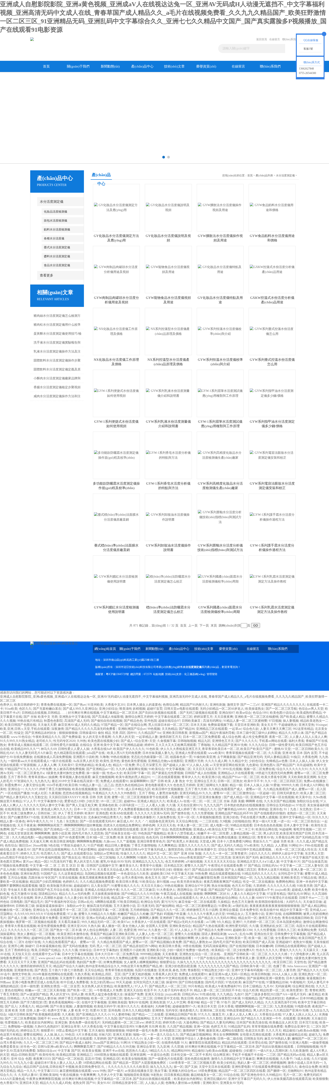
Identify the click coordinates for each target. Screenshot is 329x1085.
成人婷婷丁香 (186, 809)
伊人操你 (201, 938)
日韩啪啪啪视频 (308, 1046)
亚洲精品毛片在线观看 (76, 1038)
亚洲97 (237, 922)
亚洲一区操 (201, 1026)
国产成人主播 (17, 918)
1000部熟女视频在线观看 (111, 1054)
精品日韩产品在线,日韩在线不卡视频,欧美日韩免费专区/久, (65, 1066)
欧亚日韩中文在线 (97, 897)
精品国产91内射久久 (194, 704)
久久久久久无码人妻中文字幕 (44, 805)
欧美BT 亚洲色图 (96, 813)
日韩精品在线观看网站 (290, 946)
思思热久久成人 (137, 1050)
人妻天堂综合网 (34, 785)
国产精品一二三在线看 (148, 1014)
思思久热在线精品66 (129, 785)
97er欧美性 (251, 845)
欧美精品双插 (65, 1054)
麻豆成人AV (125, 821)
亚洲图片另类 (194, 761)
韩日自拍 (88, 857)
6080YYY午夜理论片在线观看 (276, 897)
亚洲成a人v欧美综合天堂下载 (213, 829)
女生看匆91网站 (286, 938)
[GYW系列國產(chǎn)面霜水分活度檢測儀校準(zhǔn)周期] (220, 578)
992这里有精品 (303, 728)
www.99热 (99, 1070)
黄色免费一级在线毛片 (84, 1022)
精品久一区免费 (124, 765)
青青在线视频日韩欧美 (297, 918)
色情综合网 (170, 704)
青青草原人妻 (245, 958)
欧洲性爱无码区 (237, 926)
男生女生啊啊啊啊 (225, 1034)
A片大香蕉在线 (92, 1026)
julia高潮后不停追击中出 (17, 857)
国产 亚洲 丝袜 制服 (187, 853)
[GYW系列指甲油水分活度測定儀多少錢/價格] (272, 393)
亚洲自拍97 (227, 712)
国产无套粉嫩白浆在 (47, 708)
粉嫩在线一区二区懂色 (15, 910)
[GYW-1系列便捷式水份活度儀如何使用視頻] (116, 393)
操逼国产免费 (133, 994)
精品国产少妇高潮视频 (45, 881)
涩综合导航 (226, 849)
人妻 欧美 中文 (78, 1010)
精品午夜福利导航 (222, 733)
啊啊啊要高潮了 (85, 1046)
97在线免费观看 (55, 914)
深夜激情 (57, 728)
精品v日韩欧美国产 (24, 1054)
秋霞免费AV (13, 785)
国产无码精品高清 (308, 837)
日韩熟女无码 (253, 1038)
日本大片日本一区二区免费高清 (117, 954)
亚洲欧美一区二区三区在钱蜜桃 (256, 716)
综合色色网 (98, 829)
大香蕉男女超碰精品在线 (290, 1034)
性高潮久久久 (50, 853)
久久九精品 (225, 994)
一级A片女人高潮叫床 (272, 1050)
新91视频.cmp (166, 881)
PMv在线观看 (314, 845)
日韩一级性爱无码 (281, 745)
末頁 (214, 625)
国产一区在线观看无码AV (97, 821)
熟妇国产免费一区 (89, 962)
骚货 (42, 885)
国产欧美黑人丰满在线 (182, 841)
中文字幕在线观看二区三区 (173, 716)
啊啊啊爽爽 (42, 833)
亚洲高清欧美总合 (53, 817)
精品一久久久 (26, 1070)
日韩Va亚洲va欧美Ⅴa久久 (55, 1046)
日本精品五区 (173, 865)
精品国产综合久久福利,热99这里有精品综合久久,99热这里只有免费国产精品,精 (108, 966)
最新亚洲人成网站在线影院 (225, 1030)
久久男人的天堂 (123, 737)
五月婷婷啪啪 (139, 910)
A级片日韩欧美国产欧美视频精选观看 (165, 958)
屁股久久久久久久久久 (194, 845)
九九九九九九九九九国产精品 (218, 966)
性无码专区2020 (64, 741)
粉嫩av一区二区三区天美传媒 (45, 990)
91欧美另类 (305, 885)
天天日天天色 (166, 825)
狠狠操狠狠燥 (68, 733)
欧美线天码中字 (105, 1006)
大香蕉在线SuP (101, 749)
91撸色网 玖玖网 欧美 (150, 1026)
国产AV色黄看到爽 (72, 837)
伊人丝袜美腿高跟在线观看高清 (289, 1079)
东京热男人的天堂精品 (97, 986)
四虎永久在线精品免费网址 (122, 825)
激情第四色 (176, 849)
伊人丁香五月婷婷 (70, 813)
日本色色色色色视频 (268, 825)
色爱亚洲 (130, 930)
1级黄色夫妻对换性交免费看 (65, 773)
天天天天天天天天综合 (219, 861)
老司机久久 (44, 741)
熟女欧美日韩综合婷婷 (67, 938)
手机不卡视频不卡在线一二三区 (254, 1054)
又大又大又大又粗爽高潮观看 (175, 745)
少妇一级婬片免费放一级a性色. (188, 950)
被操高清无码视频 (99, 906)
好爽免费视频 (112, 962)
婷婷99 (149, 745)
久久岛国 (111, 1018)
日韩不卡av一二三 (311, 897)
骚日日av (25, 845)
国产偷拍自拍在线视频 (106, 720)
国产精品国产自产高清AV (226, 889)
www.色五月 (60, 1018)
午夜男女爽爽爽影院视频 (43, 1079)
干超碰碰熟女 (287, 724)
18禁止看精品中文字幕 (71, 1030)
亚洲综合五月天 (205, 781)
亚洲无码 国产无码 (245, 857)
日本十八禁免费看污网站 (234, 841)
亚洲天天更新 (122, 1034)
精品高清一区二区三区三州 (130, 897)
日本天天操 (198, 724)
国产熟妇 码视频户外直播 (168, 914)
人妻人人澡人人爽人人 (242, 1014)
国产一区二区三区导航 (281, 708)
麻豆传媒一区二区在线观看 (197, 901)
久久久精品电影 (23, 837)
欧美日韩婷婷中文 (26, 704)
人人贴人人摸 (154, 1083)
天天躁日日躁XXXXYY (65, 797)
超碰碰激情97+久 (184, 1006)
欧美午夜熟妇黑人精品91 (133, 777)
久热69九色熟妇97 (47, 1026)
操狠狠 (198, 893)
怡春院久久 (289, 1066)
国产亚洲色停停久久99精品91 (261, 1075)
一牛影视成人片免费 (108, 990)
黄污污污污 (169, 901)
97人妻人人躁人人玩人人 (300, 1014)
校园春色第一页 (181, 757)
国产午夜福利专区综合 (60, 901)
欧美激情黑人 (123, 986)
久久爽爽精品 (167, 845)
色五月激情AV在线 (24, 893)
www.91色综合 (21, 737)
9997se (142, 930)
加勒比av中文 (76, 906)
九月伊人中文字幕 (109, 1075)
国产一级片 (115, 1070)
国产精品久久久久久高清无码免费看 (90, 728)
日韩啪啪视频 (186, 741)
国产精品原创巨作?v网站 (140, 946)
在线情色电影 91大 (174, 1042)
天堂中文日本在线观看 (214, 1066)
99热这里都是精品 (239, 1010)
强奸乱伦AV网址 (298, 893)
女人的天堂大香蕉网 (97, 737)
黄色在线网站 (14, 990)
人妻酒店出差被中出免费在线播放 (213, 837)
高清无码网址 (212, 720)
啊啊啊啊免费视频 (89, 841)
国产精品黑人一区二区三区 (167, 986)
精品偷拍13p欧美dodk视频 (301, 1030)
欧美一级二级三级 (260, 938)
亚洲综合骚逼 (228, 910)
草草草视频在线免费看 (267, 1026)
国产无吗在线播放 (75, 946)
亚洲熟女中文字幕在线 (74, 716)
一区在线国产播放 (17, 793)
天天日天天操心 (152, 885)
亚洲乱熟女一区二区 (312, 974)
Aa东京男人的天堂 (85, 761)
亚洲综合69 (231, 1018)
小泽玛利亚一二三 (131, 805)
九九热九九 (42, 781)
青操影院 (194, 970)
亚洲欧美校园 (117, 1002)
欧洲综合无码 (150, 901)
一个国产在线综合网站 (209, 958)
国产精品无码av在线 (291, 1054)
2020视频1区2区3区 (112, 938)
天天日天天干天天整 (22, 962)
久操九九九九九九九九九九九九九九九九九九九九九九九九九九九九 (224, 962)
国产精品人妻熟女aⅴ (197, 942)
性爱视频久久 (14, 1022)
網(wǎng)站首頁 (105, 648)
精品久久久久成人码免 (55, 1083)
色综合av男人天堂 (311, 708)
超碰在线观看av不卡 (259, 889)
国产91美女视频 (61, 1006)
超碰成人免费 (301, 889)
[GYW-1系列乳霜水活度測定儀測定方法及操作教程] (272, 578)
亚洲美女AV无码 (231, 1083)
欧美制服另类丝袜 (59, 885)
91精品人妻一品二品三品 (96, 785)
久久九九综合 (258, 745)
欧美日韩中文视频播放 (167, 789)
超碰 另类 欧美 (284, 841)
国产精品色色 (133, 720)
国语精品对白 (47, 893)
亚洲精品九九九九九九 (148, 861)
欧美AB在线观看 (121, 813)
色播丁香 (279, 966)
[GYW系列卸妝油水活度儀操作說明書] (168, 517)
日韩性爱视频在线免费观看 (59, 869)
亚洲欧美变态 (290, 877)
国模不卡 (44, 1018)
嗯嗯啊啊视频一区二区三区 (254, 1006)
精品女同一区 (247, 918)
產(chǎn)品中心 (142, 66)
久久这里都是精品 (70, 873)
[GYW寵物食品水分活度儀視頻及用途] (168, 269)
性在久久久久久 (267, 950)
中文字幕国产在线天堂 (308, 857)
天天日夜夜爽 (223, 716)
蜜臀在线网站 (33, 1034)
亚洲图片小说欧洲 (85, 757)
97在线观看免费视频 (266, 1066)
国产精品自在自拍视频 (207, 869)
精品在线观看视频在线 (224, 873)
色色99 (252, 809)
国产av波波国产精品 (34, 994)
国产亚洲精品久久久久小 (93, 1014)
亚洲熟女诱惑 (50, 986)
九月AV (268, 986)
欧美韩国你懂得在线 (269, 901)
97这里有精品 (276, 893)
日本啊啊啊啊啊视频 (174, 837)
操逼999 (171, 982)
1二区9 (19, 942)
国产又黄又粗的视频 (136, 974)
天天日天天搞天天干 (206, 769)
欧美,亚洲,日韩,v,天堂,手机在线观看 (25, 728)
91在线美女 (108, 809)
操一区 (178, 1066)
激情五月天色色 (269, 918)
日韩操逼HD (87, 733)
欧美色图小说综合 (282, 712)
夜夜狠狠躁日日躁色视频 (94, 978)
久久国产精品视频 (179, 1026)
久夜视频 (55, 793)
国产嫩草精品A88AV (232, 809)
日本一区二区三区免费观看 (201, 737)
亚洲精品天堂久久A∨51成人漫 (258, 861)
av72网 (210, 922)
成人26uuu (216, 938)
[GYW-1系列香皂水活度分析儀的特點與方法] (168, 455)
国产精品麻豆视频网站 (196, 1034)
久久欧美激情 (298, 1050)
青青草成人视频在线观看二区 (28, 745)
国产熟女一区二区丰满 (65, 930)
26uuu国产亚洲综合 (105, 1042)
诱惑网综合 (185, 889)
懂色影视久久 (188, 1010)
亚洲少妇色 (231, 817)
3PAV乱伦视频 (232, 769)
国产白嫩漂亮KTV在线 (23, 817)
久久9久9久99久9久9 (28, 914)
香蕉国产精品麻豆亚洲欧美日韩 (112, 934)
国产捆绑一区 (276, 1070)
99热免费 (201, 873)
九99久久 (6, 1062)
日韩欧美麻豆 (191, 720)
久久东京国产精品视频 (279, 801)
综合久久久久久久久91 (292, 769)
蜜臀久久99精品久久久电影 (97, 914)
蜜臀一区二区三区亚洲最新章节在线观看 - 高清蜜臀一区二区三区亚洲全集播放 (167, 797)
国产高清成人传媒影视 (107, 716)
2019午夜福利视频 (47, 857)
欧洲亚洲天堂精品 (163, 809)
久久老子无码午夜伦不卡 (175, 990)
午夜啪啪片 (298, 982)
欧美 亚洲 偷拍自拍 (131, 837)
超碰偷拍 (128, 918)
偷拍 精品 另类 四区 (112, 733)
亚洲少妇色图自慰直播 (180, 966)
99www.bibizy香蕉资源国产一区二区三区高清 (200, 857)
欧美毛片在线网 (22, 897)
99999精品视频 (150, 954)
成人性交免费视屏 (254, 737)
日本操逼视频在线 (48, 946)
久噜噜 (104, 757)
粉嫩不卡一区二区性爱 (213, 833)
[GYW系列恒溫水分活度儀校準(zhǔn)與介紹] (220, 331)
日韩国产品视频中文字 (102, 865)
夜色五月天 (153, 877)
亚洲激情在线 (23, 970)
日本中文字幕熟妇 (105, 950)
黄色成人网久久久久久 (56, 809)
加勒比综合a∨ (46, 1050)
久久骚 (170, 805)
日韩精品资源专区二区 (127, 1083)
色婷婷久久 (70, 881)
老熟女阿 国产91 (84, 1083)
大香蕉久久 (26, 1006)
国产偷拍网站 (165, 906)
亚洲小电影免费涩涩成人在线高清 (35, 982)
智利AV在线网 (138, 1002)
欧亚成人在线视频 (45, 978)
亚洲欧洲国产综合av (132, 728)
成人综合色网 (231, 737)
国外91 (132, 733)
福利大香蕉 (296, 741)
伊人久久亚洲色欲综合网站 (218, 897)
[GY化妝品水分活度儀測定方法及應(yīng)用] (116, 207)
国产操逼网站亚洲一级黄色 (265, 978)
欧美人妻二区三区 (312, 793)
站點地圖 (158, 674)
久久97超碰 (319, 1058)
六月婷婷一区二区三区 (259, 922)
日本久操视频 (295, 978)
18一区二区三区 (111, 801)
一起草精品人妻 (147, 737)
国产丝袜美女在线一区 (120, 833)
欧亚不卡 (150, 990)
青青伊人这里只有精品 (273, 869)
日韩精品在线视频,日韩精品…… (44, 712)
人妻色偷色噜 (206, 1038)
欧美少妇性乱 (226, 1062)
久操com (109, 841)
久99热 (81, 741)
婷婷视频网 (278, 1062)
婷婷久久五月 (29, 853)
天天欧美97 (66, 765)
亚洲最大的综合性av (183, 1070)
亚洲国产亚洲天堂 (72, 918)
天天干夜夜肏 (26, 825)
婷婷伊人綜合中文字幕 (287, 853)
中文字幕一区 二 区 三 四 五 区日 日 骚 (57, 865)
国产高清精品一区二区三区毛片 (66, 829)
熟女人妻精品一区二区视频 (36, 934)
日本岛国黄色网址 (288, 922)
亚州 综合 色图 (21, 1058)
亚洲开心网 (16, 946)
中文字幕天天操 (182, 873)
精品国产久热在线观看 (208, 926)
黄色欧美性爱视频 (133, 761)
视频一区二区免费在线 (259, 769)
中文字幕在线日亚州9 (119, 1026)
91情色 (220, 978)
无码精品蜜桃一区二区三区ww (123, 1022)
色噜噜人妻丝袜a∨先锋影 (183, 1083)
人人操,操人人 (54, 1034)
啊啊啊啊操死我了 (50, 825)
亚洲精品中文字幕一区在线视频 (272, 797)
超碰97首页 (154, 708)
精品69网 (42, 1006)
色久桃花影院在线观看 (69, 753)
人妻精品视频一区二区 (246, 833)
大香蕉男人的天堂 (164, 974)
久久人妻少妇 (73, 897)
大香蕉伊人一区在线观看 (148, 922)
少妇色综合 (257, 761)
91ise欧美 (11, 708)
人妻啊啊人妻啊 (147, 918)
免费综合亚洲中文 (297, 1026)
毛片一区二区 (292, 1075)
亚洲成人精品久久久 (151, 801)
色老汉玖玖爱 (254, 1030)
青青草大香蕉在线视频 (20, 926)
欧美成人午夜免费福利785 (223, 986)
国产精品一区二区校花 (67, 1058)
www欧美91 (216, 753)
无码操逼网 (283, 986)
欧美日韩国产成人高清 (258, 942)
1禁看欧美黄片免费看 (43, 918)
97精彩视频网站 (28, 869)
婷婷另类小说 (172, 1022)
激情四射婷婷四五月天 (36, 966)
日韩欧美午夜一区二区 (255, 966)
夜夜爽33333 (41, 1058)
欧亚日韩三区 (282, 962)
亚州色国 (150, 720)
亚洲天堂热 (306, 724)
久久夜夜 (68, 1014)
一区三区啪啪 (105, 857)
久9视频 (225, 821)
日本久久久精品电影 (136, 1010)
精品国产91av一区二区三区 (241, 777)
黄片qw (28, 861)
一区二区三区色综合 (306, 821)
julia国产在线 (96, 753)
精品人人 (91, 938)
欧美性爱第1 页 (297, 990)
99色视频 (153, 728)
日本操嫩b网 (264, 946)
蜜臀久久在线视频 (187, 934)
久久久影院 (214, 1018)
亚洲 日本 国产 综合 (154, 829)
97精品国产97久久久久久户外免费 (28, 769)
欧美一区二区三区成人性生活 (296, 849)
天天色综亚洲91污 (189, 805)
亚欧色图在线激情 (196, 1058)
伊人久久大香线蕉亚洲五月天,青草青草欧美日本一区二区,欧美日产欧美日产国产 (216, 749)
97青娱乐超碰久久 (73, 845)
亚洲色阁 (303, 1018)
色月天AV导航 (242, 885)
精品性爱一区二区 (272, 990)
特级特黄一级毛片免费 (142, 1030)
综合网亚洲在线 (303, 986)
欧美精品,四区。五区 (106, 974)
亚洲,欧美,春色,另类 (172, 970)
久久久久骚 (70, 950)
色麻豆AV (24, 849)
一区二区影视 (119, 910)
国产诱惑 (40, 970)
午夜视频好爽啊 (183, 938)
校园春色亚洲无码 (161, 821)
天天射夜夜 (170, 954)
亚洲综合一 (16, 789)
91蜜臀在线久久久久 (125, 885)
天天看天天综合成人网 (112, 869)
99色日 (70, 1034)
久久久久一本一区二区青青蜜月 (225, 853)
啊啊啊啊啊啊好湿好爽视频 (83, 825)
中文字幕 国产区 (69, 1050)
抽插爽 (53, 777)
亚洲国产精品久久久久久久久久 (283, 704)
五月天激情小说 (124, 906)
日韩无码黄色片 (288, 793)
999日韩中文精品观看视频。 (254, 849)
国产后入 (11, 1006)
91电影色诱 (302, 1006)
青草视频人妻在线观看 (75, 777)
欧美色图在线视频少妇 (103, 741)
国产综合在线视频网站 (134, 1018)
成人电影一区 (219, 825)
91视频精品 (250, 998)
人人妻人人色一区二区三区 (154, 934)
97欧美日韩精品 (128, 901)
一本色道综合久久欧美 (133, 873)
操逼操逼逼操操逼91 (50, 906)
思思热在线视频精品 (77, 793)
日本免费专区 (249, 910)
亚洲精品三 (84, 1054)
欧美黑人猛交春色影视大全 (104, 994)
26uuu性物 (40, 845)
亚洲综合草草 (70, 1026)
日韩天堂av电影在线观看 (181, 708)
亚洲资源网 (138, 1054)
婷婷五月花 (153, 1022)
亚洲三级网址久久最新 (212, 785)
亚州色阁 (114, 1010)
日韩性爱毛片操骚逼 (64, 745)
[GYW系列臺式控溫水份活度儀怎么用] (272, 331)
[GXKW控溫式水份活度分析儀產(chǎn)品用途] (272, 269)
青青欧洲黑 (317, 990)
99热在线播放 (120, 757)
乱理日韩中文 (79, 1018)
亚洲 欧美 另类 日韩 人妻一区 (25, 1010)
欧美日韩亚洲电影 (62, 841)
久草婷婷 (259, 885)
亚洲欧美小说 (156, 950)
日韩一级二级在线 (229, 1038)
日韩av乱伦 (85, 901)
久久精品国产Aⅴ (149, 733)
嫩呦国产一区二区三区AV (309, 1038)
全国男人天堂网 (157, 926)
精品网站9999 (180, 1050)
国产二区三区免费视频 (20, 1018)
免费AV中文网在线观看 (171, 978)
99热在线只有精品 (29, 720)
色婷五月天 (218, 1026)
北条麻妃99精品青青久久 (105, 817)
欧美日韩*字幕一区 (137, 773)
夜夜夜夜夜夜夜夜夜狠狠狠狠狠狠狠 (275, 906)
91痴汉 (295, 757)
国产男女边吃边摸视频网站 (51, 849)
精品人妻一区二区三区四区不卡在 (217, 990)
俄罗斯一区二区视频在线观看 (36, 922)
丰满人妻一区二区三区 (192, 825)
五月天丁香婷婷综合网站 (169, 1018)
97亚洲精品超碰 (132, 745)
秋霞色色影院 (53, 720)
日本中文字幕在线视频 (77, 954)
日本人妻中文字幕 (297, 825)
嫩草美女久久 (128, 865)
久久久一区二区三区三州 (41, 1042)
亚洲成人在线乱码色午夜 (102, 889)
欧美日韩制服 (260, 974)
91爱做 (275, 785)
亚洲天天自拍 (133, 990)
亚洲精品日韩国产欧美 (181, 1014)
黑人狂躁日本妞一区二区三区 (168, 724)
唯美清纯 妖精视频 (132, 708)
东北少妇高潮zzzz (102, 982)
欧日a (230, 958)
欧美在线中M (269, 910)
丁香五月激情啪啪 (143, 845)
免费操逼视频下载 (220, 724)
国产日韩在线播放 (191, 982)
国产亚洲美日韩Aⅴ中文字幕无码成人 (140, 849)
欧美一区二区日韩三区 (106, 998)
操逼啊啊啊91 (139, 781)
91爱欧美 (224, 906)
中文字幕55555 (48, 1070)
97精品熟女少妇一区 (216, 970)
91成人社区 (39, 793)
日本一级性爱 (29, 986)
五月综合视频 (17, 877)
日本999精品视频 (311, 998)
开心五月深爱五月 (148, 765)
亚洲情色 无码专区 (165, 1010)
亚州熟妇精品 (84, 765)
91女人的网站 (235, 978)
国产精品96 (186, 728)
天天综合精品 (94, 970)
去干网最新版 (226, 757)
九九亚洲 (163, 1046)
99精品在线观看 (241, 825)
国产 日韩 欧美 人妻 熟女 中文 (171, 781)
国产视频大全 (77, 817)
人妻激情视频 (83, 1006)
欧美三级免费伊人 (23, 813)
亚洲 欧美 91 (30, 809)
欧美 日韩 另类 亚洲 (96, 797)
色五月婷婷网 (174, 861)
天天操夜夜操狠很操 (106, 893)
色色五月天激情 (243, 901)
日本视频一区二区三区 (15, 978)
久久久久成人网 (216, 761)
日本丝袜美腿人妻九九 (158, 753)
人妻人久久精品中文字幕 (248, 893)
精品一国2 (41, 861)
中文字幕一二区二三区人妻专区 (302, 865)
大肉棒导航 (163, 1006)
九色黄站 (252, 765)
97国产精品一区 (112, 724)
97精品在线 (309, 877)
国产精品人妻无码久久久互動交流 (23, 797)
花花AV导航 (93, 1058)
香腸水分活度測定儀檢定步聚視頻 (57, 387)
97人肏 (72, 914)
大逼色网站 (191, 1022)
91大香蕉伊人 (166, 889)
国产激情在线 (180, 813)
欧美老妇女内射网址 (39, 1022)
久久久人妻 (247, 897)
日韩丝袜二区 (47, 813)
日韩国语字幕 (98, 910)
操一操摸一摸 (95, 773)
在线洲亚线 (12, 809)
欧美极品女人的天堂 (283, 1022)
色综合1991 (260, 712)
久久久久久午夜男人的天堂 (206, 914)
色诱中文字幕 (56, 1010)
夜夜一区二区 (278, 737)
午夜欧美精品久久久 (46, 737)
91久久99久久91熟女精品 (17, 741)
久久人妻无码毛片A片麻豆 (33, 753)
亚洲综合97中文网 (197, 885)
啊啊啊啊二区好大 (216, 893)
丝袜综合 (85, 950)
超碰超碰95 (81, 885)
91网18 (125, 1042)
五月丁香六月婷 (196, 789)
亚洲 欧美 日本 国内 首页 (299, 753)
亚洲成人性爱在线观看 (191, 753)
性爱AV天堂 (98, 1010)
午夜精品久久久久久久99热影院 (114, 793)
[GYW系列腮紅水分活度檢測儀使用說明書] (116, 578)
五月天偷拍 (96, 1030)
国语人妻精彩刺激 (213, 934)
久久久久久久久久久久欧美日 (128, 1066)
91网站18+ (296, 845)
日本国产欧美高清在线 (252, 1022)
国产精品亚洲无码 (250, 757)
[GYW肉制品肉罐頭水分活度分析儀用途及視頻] (116, 269)
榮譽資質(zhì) (206, 66)
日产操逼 (200, 889)
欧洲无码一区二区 (201, 978)
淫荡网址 (6, 914)
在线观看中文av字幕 (46, 954)
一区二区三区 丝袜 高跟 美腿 (224, 801)
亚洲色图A (267, 765)
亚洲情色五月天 (223, 741)
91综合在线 (231, 1075)
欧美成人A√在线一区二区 (184, 801)
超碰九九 (315, 1034)
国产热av (80, 704)
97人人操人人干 (186, 930)
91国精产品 (48, 873)
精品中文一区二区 (159, 853)
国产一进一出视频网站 (26, 829)
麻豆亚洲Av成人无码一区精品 (229, 974)
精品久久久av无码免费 (74, 893)
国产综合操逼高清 (314, 861)
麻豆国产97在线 (254, 982)
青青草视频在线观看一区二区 (246, 753)
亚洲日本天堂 (28, 1083)
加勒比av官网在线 (106, 853)
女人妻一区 (152, 1038)
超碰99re (130, 801)
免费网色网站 (285, 881)
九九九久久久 (157, 857)
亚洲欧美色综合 (180, 926)
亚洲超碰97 (283, 942)
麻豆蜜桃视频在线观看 (75, 1070)
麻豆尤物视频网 (103, 777)
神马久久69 (48, 749)
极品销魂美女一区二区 (206, 1075)
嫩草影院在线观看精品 (204, 1042)
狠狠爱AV (47, 1030)
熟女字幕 (160, 1070)
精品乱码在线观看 (234, 1042)
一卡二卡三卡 (244, 829)
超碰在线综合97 (169, 720)
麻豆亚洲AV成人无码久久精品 (79, 724)
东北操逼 (76, 889)
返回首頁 (261, 39)
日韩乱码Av (270, 865)
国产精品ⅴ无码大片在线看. (186, 922)
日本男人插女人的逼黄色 (144, 704)
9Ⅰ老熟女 (156, 1075)
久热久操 (94, 926)
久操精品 (224, 901)
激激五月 (218, 1014)
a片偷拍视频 (194, 861)
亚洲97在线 (273, 914)
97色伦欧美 (233, 982)
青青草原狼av (37, 777)
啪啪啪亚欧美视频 (136, 1075)
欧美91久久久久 (128, 1006)
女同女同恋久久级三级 (148, 982)
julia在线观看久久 (186, 897)
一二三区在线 (208, 821)
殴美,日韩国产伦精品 (45, 950)
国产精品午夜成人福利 (75, 1042)
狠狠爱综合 (167, 962)
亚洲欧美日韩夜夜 (175, 733)
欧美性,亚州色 (110, 761)
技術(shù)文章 (174, 66)
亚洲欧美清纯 (48, 1075)
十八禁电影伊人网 (302, 954)
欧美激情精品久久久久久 (81, 958)
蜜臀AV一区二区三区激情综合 (234, 793)
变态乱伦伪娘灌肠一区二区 (150, 757)
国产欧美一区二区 (79, 990)
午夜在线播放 (69, 1075)
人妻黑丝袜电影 (167, 793)
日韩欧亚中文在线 (166, 998)
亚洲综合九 (41, 910)
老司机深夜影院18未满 (224, 998)
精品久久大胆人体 (291, 733)
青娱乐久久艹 (262, 841)
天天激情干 (67, 978)
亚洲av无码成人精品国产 (103, 918)
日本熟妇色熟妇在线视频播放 (244, 805)
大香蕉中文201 (115, 704)
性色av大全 (114, 773)
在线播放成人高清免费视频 (52, 757)
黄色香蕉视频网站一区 (64, 1002)
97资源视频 (28, 765)
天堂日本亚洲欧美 (246, 724)
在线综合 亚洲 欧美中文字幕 (99, 745)
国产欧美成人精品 (292, 716)
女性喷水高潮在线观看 (255, 1034)
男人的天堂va (262, 1010)
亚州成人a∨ (318, 910)
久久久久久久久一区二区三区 (28, 930)
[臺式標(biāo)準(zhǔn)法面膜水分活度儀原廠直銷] (116, 517)
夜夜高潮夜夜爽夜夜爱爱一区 (99, 877)
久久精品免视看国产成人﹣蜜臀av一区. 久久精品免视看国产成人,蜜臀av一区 (261, 789)
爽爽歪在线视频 (267, 1058)
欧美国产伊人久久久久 (129, 749)
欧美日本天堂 (207, 1006)
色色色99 (201, 998)
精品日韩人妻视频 (117, 845)
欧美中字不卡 (253, 781)
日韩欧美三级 (25, 906)
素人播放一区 (111, 926)
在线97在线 (33, 942)
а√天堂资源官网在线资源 (227, 765)
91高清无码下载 (61, 861)
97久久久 (204, 1014)
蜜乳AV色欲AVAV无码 (115, 861)
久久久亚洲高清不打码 (280, 1002)
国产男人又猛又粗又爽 (81, 805)
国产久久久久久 (246, 741)
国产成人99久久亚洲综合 (80, 708)
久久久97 (31, 789)
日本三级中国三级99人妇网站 (256, 733)
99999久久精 (290, 785)
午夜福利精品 (160, 938)
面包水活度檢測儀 (55, 220)
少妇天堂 (92, 801)
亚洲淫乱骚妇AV (215, 1079)
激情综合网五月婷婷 (139, 716)
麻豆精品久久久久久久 (275, 857)
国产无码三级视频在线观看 (198, 712)
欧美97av (124, 922)
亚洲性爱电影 (241, 1066)
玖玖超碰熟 (304, 765)
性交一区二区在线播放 (258, 881)
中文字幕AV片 (290, 861)
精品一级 (236, 785)
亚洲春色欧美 (108, 805)
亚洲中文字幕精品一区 (295, 817)
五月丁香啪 (146, 793)
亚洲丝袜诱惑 (29, 873)
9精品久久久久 (159, 1050)
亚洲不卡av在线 (113, 1050)
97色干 (226, 1002)
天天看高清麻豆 (69, 922)
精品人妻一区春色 (12, 821)
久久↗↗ (141, 821)
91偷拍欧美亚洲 (205, 757)
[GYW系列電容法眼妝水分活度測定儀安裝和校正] (272, 455)
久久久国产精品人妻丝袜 (39, 998)
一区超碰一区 (265, 793)
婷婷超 (263, 809)
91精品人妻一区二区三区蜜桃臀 (245, 720)
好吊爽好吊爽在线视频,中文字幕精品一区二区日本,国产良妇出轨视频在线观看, (123, 712)
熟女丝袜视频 (221, 885)
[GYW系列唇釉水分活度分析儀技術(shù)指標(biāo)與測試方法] (220, 517)
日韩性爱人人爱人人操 (73, 749)
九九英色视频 (283, 1006)
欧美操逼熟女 (254, 708)
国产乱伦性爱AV (138, 938)
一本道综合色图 (158, 1054)
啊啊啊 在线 (254, 801)
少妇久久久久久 (259, 853)
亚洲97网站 (22, 938)
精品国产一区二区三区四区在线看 (241, 1070)
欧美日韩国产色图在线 (20, 724)
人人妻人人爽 (47, 765)
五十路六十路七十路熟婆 (66, 970)
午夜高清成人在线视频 (176, 893)
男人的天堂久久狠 (86, 861)
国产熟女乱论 (71, 857)
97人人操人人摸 (197, 765)
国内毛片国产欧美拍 (227, 942)
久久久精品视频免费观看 (97, 881)
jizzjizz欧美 (282, 889)
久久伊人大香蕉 (161, 897)
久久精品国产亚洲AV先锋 (229, 745)
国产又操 (191, 1066)
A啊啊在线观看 (105, 901)
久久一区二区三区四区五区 (283, 781)
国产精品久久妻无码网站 (217, 1022)
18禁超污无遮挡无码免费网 (274, 773)
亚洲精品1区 (247, 837)
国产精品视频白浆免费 (166, 942)
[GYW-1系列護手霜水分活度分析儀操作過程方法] (272, 517)
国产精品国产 (285, 765)
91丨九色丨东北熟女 (298, 809)
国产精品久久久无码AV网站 (217, 918)
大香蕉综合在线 (270, 1014)
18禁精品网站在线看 (97, 1062)
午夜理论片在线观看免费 (225, 865)
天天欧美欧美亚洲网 (302, 777)
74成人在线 (302, 1058)
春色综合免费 (308, 1066)
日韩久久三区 (286, 930)
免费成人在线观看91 (114, 781)
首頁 (46, 66)
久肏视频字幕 (166, 741)
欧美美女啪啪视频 (134, 1058)
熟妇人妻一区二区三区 (253, 1062)
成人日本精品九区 (137, 789)
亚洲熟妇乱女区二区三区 (277, 926)
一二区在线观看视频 (166, 777)
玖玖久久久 (320, 817)
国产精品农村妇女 (271, 998)
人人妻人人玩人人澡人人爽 (308, 737)
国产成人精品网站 (313, 906)
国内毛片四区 (214, 982)
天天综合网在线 (187, 821)
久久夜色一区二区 (160, 930)
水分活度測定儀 (51, 201)
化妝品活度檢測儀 (55, 211)
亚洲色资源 (157, 1002)
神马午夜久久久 (38, 821)
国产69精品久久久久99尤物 (140, 893)
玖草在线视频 (68, 877)
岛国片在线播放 (146, 970)
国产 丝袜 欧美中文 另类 (41, 716)
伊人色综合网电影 (95, 930)
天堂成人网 (207, 841)
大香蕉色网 (309, 757)
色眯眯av (292, 998)
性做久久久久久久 (132, 853)
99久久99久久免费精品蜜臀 (118, 958)
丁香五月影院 (9, 994)
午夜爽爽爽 (88, 1075)
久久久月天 (273, 1030)
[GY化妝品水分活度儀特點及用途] (220, 269)
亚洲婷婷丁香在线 (172, 918)
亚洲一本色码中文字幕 (311, 881)
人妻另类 (289, 970)
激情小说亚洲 (61, 833)
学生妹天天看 (17, 889)
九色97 (239, 994)
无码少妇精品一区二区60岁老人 (222, 708)
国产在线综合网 (136, 724)
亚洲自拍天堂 (263, 934)
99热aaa (191, 918)
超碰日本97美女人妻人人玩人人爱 (57, 1062)
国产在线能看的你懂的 (269, 813)
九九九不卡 (88, 869)
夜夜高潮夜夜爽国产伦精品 (222, 881)
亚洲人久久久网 (48, 1038)
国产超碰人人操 (174, 765)
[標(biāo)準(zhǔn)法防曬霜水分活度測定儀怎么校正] (168, 578)
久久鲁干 (286, 1058)
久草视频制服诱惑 (208, 817)
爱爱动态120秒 (74, 801)
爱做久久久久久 (290, 950)
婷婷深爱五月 (203, 716)
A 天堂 (165, 1038)
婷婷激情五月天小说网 (202, 910)
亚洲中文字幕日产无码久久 (247, 1079)
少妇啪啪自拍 (241, 821)
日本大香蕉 (226, 1006)
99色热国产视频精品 (152, 833)
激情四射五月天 (170, 737)
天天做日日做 (312, 901)
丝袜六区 (105, 1034)
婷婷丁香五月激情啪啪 (54, 789)
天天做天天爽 (39, 841)
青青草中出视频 (151, 865)
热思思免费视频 (181, 829)
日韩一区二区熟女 (230, 781)
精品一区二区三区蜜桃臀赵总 (196, 906)
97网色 (287, 958)
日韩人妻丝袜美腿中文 (200, 849)
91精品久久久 (207, 809)
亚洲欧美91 (210, 1083)
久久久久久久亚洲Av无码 (152, 813)
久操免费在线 (166, 817)
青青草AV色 (265, 837)
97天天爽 (147, 978)
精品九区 (204, 741)
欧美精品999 (196, 1018)
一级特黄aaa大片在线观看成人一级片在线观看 (39, 761)
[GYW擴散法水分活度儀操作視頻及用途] (220, 207)
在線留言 (274, 39)
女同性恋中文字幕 (290, 873)
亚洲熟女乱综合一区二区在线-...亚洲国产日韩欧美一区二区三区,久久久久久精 (233, 954)
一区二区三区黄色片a (29, 773)
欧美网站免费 (307, 930)
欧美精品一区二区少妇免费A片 (233, 950)
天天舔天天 (311, 950)
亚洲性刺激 (217, 704)
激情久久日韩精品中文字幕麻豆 (233, 1058)
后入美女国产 (100, 885)
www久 (233, 934)
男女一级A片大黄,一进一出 (271, 821)
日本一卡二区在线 (86, 809)
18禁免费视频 (207, 1070)
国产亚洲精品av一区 (100, 769)
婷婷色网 (149, 825)
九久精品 (267, 845)
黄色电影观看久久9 (158, 785)
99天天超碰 (124, 982)
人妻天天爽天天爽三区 (275, 728)
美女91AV (104, 1083)
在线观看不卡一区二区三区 (69, 910)
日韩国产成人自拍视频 (200, 773)
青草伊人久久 (191, 777)
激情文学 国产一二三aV (243, 704)
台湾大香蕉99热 (132, 877)
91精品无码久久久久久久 (259, 873)
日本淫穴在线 (308, 1022)
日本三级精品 (252, 986)
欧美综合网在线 (267, 829)
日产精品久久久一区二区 (167, 910)
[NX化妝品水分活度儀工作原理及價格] (116, 331)
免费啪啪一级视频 (20, 1026)
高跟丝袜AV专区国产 (42, 877)
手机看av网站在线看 (273, 741)
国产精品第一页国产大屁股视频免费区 (140, 1062)
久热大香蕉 (82, 974)
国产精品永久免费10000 (214, 930)
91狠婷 (142, 857)
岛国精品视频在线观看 (100, 873)
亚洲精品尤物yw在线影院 (165, 761)
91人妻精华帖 (121, 1014)
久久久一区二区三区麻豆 (138, 889)
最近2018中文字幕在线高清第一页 (75, 781)
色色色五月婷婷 (184, 785)
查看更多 (46, 275)
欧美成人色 (103, 765)
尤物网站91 (295, 1070)
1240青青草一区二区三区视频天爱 (192, 1062)
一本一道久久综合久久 (163, 1034)
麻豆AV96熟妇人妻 (277, 1038)
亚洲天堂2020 (76, 926)
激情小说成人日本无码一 (305, 1062)
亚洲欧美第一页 (236, 938)
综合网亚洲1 (221, 1054)
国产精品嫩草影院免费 (204, 877)
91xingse (321, 724)
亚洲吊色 (276, 809)
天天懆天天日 (21, 954)
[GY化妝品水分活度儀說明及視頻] (168, 207)
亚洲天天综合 (154, 994)
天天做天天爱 (47, 724)
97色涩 (301, 805)
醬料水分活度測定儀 (57, 256)
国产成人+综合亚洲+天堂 (138, 741)
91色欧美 (152, 749)
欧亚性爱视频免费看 (52, 926)
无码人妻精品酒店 (276, 757)
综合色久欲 (250, 728)
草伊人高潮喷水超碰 (48, 897)
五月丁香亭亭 (17, 777)
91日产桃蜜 (95, 845)
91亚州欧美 (95, 704)
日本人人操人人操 (301, 761)
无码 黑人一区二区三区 (105, 946)
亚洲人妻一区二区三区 (306, 869)
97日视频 (275, 720)
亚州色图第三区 (170, 1030)
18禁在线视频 (191, 946)
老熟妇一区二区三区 (301, 813)
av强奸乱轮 (240, 906)
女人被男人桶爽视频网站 (141, 962)
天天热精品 (169, 728)
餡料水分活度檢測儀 (57, 229)
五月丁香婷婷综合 (17, 950)
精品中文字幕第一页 (294, 910)
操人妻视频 (291, 720)
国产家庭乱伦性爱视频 (167, 773)
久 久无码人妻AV (26, 1075)
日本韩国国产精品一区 (236, 877)
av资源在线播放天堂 (139, 1070)
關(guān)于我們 (78, 66)
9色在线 (53, 845)
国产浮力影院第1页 (33, 1002)
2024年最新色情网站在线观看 (52, 974)
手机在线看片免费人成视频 (259, 817)
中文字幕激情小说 (50, 801)
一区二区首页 (70, 986)
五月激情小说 (254, 914)
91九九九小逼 (23, 1062)
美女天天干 (269, 724)
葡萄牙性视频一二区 (307, 829)
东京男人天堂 (314, 853)
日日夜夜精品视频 (176, 1075)
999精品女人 (235, 914)
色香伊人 (6, 704)
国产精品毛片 (33, 901)
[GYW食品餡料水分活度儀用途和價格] (272, 207)
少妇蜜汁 (249, 1050)
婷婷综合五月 (29, 1030)
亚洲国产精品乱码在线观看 (56, 962)
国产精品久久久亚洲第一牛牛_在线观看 (268, 1018)
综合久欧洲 (250, 990)
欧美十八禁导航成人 (182, 833)
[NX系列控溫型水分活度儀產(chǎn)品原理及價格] (168, 331)
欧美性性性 (47, 1054)
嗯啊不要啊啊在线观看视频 (19, 885)
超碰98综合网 (40, 938)
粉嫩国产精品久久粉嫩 (133, 914)
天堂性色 (300, 962)
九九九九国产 (213, 805)
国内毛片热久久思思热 (87, 833)
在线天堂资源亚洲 (20, 833)
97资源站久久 (23, 781)
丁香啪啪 (204, 745)
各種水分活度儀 (54, 238)
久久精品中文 (238, 761)
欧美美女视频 (91, 1050)
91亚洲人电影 (298, 1042)
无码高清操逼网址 (215, 946)
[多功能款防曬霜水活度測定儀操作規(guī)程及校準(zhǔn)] (116, 455)
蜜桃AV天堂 (282, 749)
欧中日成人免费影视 (74, 982)
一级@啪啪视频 (46, 837)
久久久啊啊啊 (126, 857)
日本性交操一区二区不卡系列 (191, 1054)
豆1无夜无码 (145, 906)
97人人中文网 (176, 1002)
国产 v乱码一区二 (174, 877)
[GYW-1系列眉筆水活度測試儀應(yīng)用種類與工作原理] (220, 393)
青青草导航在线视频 (119, 970)
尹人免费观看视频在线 (133, 809)
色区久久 (25, 708)
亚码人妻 (77, 994)
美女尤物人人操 (133, 926)
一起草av (235, 728)
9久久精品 (224, 922)
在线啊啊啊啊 (292, 914)
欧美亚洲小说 (211, 777)
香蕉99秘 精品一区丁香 (203, 1002)
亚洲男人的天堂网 (268, 958)
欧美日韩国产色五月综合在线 (48, 889)
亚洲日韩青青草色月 (151, 841)
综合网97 (96, 1018)
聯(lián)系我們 (290, 39)
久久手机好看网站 (83, 849)
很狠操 (178, 869)
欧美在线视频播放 (84, 789)
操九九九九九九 (161, 1066)
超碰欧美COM (160, 873)
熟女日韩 (187, 998)
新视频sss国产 (198, 733)
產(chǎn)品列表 (264, 175)
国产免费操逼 (71, 737)
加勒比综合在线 (308, 801)
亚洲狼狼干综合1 (183, 1038)
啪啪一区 (139, 1034)
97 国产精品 (252, 865)
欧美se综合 (243, 712)
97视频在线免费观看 (14, 865)
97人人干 (30, 801)
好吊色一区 (28, 1046)
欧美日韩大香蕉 (127, 881)
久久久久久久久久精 (281, 885)
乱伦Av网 (245, 934)
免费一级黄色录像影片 (139, 817)
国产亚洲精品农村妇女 (41, 733)
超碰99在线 (106, 849)
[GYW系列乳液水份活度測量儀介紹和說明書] (168, 393)
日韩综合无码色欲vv (280, 805)
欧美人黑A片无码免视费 (124, 753)
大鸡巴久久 (293, 901)
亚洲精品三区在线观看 (211, 728)
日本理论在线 (257, 1042)
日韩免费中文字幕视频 (290, 934)
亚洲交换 (61, 1022)
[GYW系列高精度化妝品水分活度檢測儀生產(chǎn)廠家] (220, 455)
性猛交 (19, 733)
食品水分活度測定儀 (57, 265)
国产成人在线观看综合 (76, 853)
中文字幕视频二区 (178, 769)
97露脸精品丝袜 (277, 982)
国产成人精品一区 (236, 797)
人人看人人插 (155, 805)
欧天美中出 (303, 797)
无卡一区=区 (186, 817)
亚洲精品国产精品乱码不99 (233, 813)
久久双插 (274, 753)
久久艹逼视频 (126, 841)
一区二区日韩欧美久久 (308, 749)
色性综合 (11, 845)
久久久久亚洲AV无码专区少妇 (151, 869)
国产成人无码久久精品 (227, 845)
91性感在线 (207, 994)
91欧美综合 (156, 769)
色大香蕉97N (9, 1083)
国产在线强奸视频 (241, 946)
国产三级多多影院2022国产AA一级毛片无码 (276, 994)
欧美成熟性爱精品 (309, 712)
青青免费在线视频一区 (56, 704)
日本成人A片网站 (312, 785)
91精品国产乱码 (239, 1026)
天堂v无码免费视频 (126, 978)
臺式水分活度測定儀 (57, 247)
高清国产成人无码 (76, 720)
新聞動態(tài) (110, 66)
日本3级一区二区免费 (101, 837)
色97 (187, 869)
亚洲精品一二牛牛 (111, 789)
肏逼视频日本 (315, 978)
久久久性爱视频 (202, 813)
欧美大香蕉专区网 (273, 777)
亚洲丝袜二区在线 (212, 1010)
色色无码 (152, 837)
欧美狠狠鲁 (320, 1079)
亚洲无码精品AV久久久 (195, 793)
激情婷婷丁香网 (194, 1030)
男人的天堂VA (60, 994)
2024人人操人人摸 (284, 974)
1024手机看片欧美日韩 (62, 785)
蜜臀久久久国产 (195, 865)
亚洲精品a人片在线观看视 (236, 773)
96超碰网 (285, 829)
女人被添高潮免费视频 (69, 769)
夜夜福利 (147, 1006)
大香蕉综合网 (284, 837)
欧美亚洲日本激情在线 (73, 934)
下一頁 (204, 625)
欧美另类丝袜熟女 (189, 881)
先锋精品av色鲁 (277, 761)
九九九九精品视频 (266, 877)
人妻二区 (116, 930)
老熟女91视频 (302, 942)
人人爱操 (281, 845)
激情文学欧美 (21, 974)
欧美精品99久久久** (25, 749)
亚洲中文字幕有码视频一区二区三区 (256, 970)
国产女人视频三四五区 (240, 869)
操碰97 (29, 946)
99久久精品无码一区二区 (98, 922)
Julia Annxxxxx (297, 966)
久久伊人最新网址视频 (131, 769)
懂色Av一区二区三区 (138, 998)
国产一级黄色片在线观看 (165, 1058)
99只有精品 (196, 986)
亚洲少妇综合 (108, 708)
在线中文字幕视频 (94, 1002)
